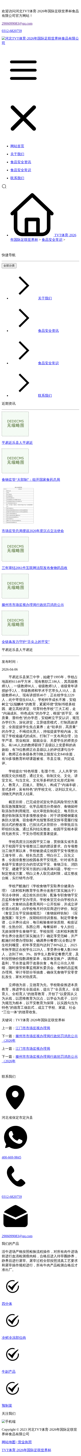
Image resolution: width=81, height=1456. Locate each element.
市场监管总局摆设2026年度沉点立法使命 (33, 531)
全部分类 (9, 265)
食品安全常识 (52, 239)
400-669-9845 (11, 1157)
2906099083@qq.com (17, 23)
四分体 (7, 1304)
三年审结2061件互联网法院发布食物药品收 (34, 568)
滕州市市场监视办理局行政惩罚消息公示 (33, 605)
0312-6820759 (12, 31)
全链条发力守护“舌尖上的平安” (26, 642)
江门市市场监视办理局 (33, 1028)
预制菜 (7, 1405)
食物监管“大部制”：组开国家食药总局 (31, 479)
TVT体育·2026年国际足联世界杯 (26, 1450)
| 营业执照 (24, 1442)
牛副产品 (9, 1371)
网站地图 (9, 1442)
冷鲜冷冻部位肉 (14, 1337)
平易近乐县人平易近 (17, 442)
